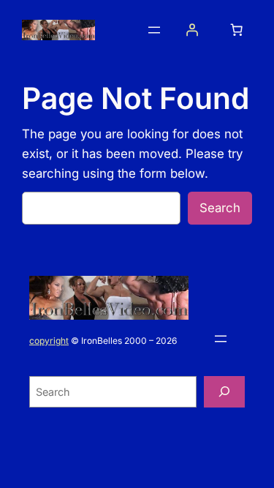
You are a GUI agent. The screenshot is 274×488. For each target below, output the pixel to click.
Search (219, 207)
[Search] (224, 392)
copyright (49, 340)
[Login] (192, 30)
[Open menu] (154, 30)
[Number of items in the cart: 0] (236, 30)
